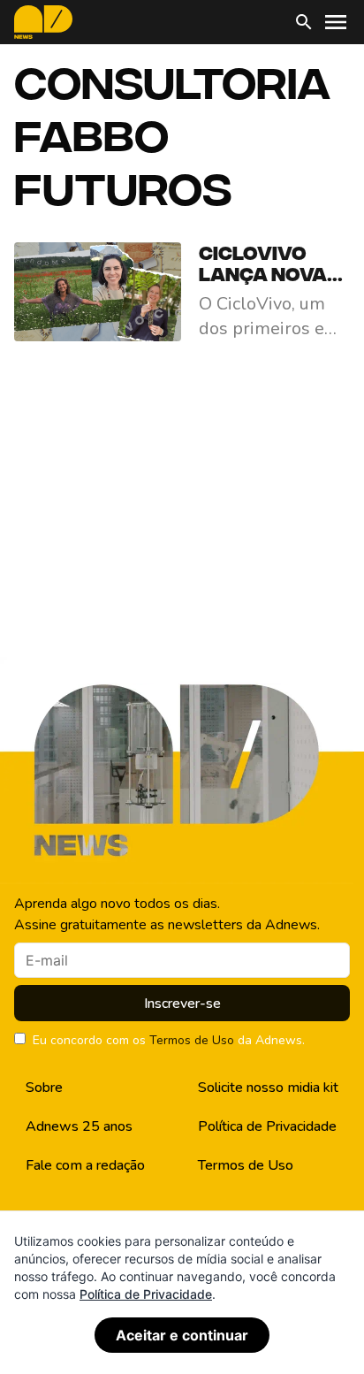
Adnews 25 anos (79, 1126)
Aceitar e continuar (182, 1335)
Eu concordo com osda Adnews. (169, 1040)
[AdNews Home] (43, 22)
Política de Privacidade (267, 1126)
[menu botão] (336, 22)
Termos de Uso (191, 1040)
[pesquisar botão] (304, 22)
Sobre (44, 1087)
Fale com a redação (85, 1165)
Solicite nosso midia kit (268, 1087)
